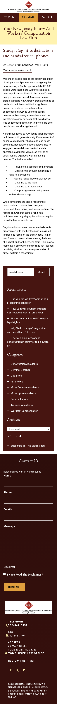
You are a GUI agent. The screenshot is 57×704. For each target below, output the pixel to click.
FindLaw (12, 697)
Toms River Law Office (26, 653)
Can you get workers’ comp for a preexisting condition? (27, 300)
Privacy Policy (39, 691)
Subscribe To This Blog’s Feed (28, 445)
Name (7, 475)
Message (9, 526)
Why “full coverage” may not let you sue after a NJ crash (26, 330)
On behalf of (25, 65)
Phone (8, 492)
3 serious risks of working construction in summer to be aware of (27, 341)
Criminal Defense (20, 369)
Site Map (25, 691)
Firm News (17, 381)
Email (8, 509)
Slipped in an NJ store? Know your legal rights (28, 320)
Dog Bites (16, 375)
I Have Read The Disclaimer (25, 574)
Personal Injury (19, 399)
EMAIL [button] (30, 16)
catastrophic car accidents (17, 93)
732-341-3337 (18, 625)
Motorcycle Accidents (23, 393)
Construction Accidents (24, 363)
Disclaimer (9, 566)
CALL (49, 17)
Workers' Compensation (24, 410)
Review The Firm (21, 660)
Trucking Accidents (22, 405)
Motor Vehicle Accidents (17, 70)
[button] (9, 16)
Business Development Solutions (26, 694)
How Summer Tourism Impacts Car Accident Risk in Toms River (26, 310)
